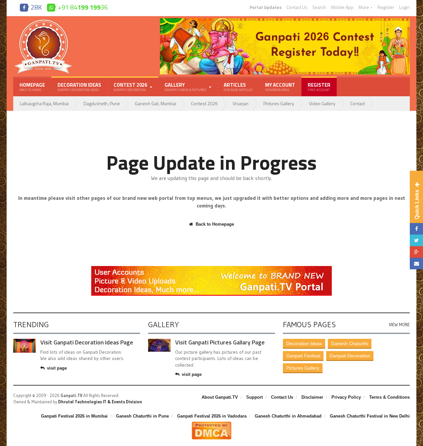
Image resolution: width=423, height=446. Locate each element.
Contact (357, 103)
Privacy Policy (346, 397)
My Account (280, 86)
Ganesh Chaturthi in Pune (142, 416)
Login (404, 7)
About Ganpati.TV (220, 397)
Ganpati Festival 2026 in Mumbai (74, 416)
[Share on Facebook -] (416, 229)
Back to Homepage (215, 224)
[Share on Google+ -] (416, 252)
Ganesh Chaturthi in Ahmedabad (288, 416)
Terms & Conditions (389, 397)
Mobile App (342, 7)
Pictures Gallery (278, 103)
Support (254, 397)
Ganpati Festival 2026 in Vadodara (212, 416)
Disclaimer (312, 397)
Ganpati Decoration (349, 355)
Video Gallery (322, 103)
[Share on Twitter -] (416, 240)
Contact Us (297, 7)
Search (319, 7)
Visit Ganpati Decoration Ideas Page (86, 342)
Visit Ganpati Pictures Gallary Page (220, 342)
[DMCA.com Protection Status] (211, 424)
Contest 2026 (204, 103)
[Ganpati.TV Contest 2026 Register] (285, 20)
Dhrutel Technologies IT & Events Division (100, 401)
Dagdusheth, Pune (102, 103)
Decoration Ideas (79, 86)
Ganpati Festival (303, 355)
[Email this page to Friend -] (416, 263)
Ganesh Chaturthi (349, 343)
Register (385, 7)
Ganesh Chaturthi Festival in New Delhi (370, 416)
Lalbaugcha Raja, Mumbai (44, 103)
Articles (238, 86)
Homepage (32, 86)
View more (399, 325)
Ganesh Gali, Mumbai (155, 103)
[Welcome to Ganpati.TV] (211, 268)
